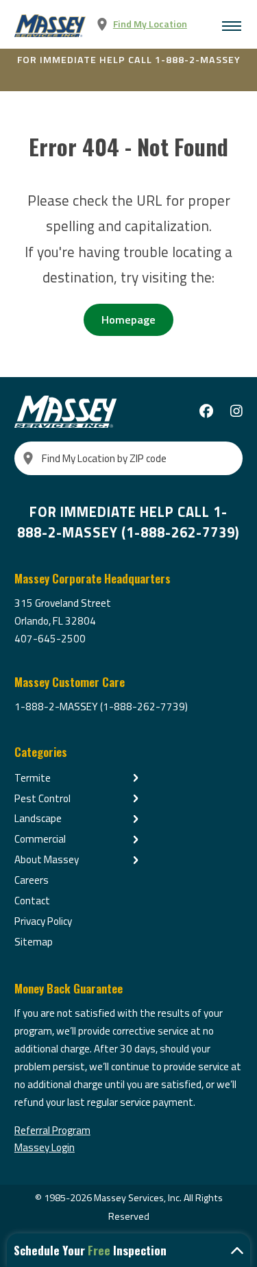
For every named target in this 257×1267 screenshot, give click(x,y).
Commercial (40, 839)
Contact (32, 900)
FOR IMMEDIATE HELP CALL (129, 59)
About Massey (46, 859)
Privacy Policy (43, 921)
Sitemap (33, 942)
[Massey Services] (50, 25)
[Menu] (232, 26)
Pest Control (42, 798)
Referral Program (52, 1130)
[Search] (28, 458)
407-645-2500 (50, 639)
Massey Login (44, 1147)
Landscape (38, 818)
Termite (32, 778)
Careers (31, 880)
